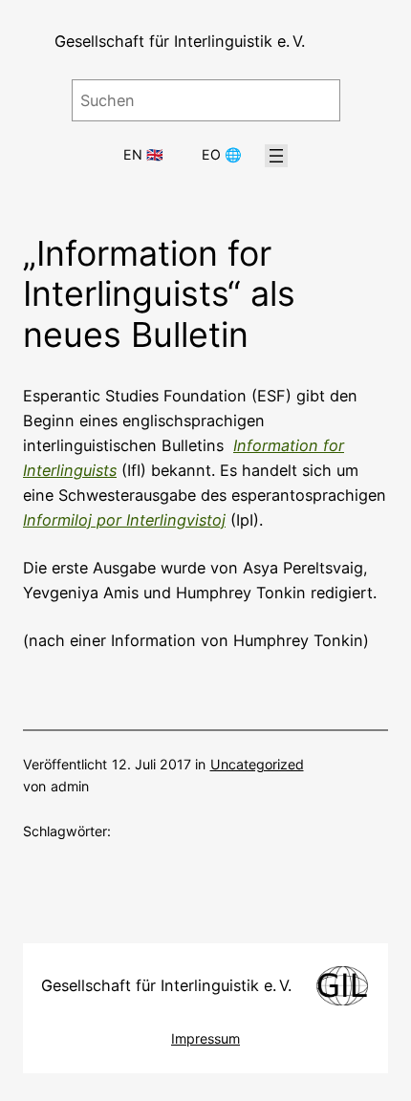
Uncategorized (257, 764)
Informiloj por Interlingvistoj (124, 519)
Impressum (205, 1038)
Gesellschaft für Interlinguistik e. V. (179, 41)
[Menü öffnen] (276, 155)
